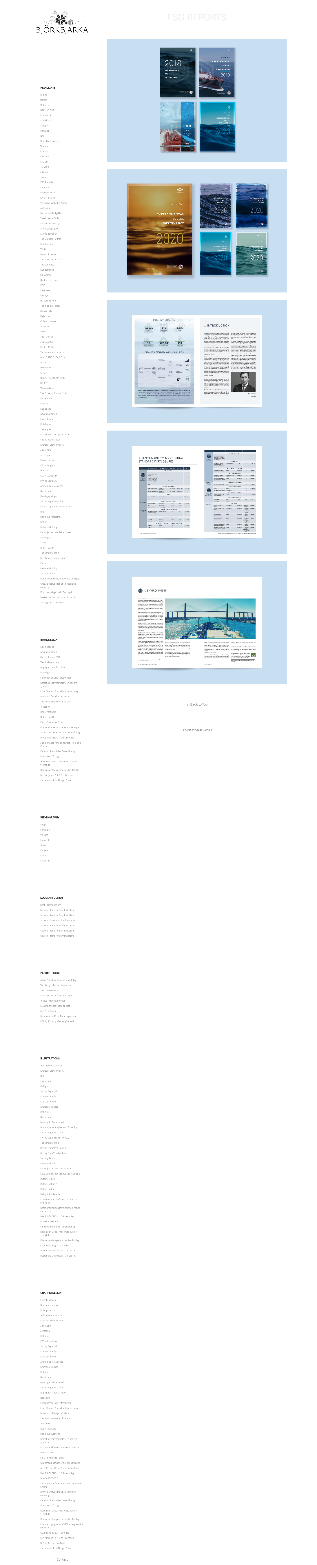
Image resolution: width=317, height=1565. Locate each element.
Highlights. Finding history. (53, 558)
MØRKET (44, 403)
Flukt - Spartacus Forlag (52, 722)
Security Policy (47, 573)
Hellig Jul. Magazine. (50, 517)
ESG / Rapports (47, 465)
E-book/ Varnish (48, 1300)
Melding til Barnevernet (52, 1122)
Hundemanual (47, 270)
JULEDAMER (47, 342)
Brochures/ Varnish (49, 1305)
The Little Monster (49, 990)
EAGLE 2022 (46, 187)
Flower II (44, 840)
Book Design (48, 639)
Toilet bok (45, 707)
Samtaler (44, 131)
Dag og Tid (45, 409)
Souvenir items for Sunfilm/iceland (57, 915)
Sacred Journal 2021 (50, 439)
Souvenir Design (51, 898)
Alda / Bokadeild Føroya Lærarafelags (58, 980)
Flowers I (44, 850)
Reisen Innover (47, 460)
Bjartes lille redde (49, 280)
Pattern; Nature (47, 1189)
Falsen (43, 331)
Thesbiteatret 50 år (49, 218)
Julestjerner (46, 450)
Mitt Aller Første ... (49, 1011)
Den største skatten (50, 141)
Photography (49, 817)
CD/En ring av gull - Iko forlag (54, 1245)
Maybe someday (48, 234)
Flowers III (45, 830)
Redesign (45, 537)
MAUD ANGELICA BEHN (52, 357)
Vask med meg (47, 388)
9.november (46, 275)
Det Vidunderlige (48, 1096)
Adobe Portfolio (203, 730)
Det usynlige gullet (49, 228)
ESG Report (46, 398)
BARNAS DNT (47, 110)
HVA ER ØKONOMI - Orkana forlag (57, 737)
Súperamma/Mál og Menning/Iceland (58, 1016)
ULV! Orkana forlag (49, 756)
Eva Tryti (44, 295)
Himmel (44, 95)
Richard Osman (47, 192)
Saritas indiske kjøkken (51, 213)
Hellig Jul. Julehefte (50, 1194)
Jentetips (45, 455)
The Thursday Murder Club (53, 393)
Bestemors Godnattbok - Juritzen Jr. (58, 597)
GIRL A (43, 373)
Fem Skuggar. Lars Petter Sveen (56, 506)
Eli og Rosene (47, 419)
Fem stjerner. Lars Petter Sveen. (56, 532)
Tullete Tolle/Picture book (52, 1001)
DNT (42, 285)
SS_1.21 (44, 383)
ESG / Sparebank (48, 475)
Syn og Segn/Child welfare (53, 1153)
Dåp (42, 136)
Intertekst (45, 290)
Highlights (47, 87)
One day (44, 151)
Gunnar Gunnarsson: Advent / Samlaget (60, 578)
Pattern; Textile (47, 1179)
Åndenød (45, 326)
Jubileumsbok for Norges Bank (55, 780)
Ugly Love (45, 316)
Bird (42, 512)
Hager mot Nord (48, 712)
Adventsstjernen (48, 414)
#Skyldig (44, 167)
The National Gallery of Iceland (55, 701)
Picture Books (50, 973)
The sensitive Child (49, 553)
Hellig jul (44, 470)
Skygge (44, 125)
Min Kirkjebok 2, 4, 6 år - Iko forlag (57, 775)
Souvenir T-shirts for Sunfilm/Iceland (58, 920)
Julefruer (44, 172)
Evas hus (44, 156)
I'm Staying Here (48, 300)
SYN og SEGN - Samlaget (52, 602)
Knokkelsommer (48, 1101)
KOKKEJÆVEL (47, 347)
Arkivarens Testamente (51, 486)
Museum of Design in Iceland (55, 696)
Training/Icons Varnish (51, 1065)
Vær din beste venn (49, 662)
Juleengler (45, 429)
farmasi (44, 100)
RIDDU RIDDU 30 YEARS (52, 378)
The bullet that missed (51, 259)
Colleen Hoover (48, 321)
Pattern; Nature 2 (48, 1184)
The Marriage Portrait (50, 239)
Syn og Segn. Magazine (51, 501)
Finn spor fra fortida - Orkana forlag (57, 751)
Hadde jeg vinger (48, 496)
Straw (43, 542)
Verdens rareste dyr (50, 223)
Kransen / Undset (49, 1107)
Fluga (43, 563)
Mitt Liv (44, 161)
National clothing (48, 527)
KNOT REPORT (47, 198)
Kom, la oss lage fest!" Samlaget (56, 592)
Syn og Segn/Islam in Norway (54, 1137)
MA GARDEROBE (49, 1221)
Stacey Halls (46, 311)
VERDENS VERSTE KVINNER (54, 203)
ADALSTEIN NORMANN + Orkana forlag (60, 732)
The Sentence (47, 264)
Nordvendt (45, 115)
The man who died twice (52, 352)
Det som (44, 105)
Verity (43, 249)
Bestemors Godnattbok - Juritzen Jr (58, 1250)
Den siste (45, 120)
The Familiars (46, 337)
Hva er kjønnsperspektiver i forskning (58, 1127)
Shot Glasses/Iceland (50, 905)
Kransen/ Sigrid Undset (51, 445)
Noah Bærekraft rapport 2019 (54, 434)
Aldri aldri (45, 208)
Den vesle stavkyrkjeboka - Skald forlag (59, 770)
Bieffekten (45, 491)
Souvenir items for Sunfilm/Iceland (57, 910)
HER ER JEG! (46, 367)
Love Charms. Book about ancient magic (60, 691)
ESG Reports (46, 182)
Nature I (44, 522)
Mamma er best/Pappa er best (55, 1006)
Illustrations (50, 1058)
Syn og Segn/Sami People (53, 1148)
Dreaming (45, 860)
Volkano (44, 835)
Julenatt (44, 177)
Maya (43, 362)
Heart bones (46, 244)
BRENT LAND (47, 548)
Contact (62, 1560)
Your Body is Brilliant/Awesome (55, 985)
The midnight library (50, 306)
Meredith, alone (48, 254)
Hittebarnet (46, 424)
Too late (44, 146)
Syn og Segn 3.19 (48, 481)
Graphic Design (50, 1293)
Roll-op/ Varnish (48, 1310)
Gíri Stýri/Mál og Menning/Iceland (57, 1021)
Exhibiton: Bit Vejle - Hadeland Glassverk (60, 1447)
